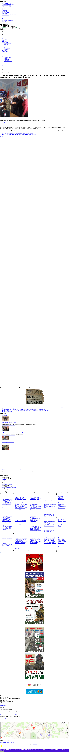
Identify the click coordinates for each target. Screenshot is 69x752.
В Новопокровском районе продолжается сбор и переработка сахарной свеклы (35, 539)
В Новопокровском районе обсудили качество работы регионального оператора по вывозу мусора (21, 542)
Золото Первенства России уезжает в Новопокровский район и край (7, 500)
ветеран (1, 136)
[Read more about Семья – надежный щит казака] (5, 440)
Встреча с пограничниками (19, 525)
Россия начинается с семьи (7, 16)
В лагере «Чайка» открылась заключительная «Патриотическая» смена (35, 519)
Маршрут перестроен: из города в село (9, 14)
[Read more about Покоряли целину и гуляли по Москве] (5, 420)
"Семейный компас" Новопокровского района (10, 18)
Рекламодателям (5, 51)
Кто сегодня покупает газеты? (49, 514)
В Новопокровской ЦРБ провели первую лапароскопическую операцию (6, 542)
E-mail (3, 123)
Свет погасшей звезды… (48, 536)
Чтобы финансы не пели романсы (8, 4)
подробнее (2, 750)
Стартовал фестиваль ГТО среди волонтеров (7, 545)
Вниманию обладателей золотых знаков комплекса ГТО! (7, 524)
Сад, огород (6, 60)
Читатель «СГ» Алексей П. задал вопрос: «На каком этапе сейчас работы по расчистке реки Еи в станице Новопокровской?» (20, 521)
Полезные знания (5, 42)
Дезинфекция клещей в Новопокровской (48, 520)
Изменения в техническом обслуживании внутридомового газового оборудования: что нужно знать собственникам (21, 499)
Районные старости (5, 12)
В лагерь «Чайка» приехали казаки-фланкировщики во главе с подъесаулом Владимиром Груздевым (7, 518)
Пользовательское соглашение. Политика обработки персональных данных (13, 714)
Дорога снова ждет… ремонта (20, 497)
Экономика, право (7, 43)
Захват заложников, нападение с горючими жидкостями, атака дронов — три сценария (20, 547)
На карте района (5, 7)
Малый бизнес (4, 8)
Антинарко (6, 39)
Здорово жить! (4, 10)
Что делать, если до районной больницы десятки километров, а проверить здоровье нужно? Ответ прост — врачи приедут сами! (50, 541)
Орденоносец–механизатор (7, 411)
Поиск (1, 29)
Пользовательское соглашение (7, 20)
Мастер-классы (7, 48)
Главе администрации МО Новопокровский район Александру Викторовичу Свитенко (7, 528)
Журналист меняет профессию (7, 6)
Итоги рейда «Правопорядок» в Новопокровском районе (35, 542)
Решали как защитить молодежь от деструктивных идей (50, 502)
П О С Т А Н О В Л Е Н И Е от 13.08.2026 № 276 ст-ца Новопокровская (49, 518)
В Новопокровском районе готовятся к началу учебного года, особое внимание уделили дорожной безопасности (35, 498)
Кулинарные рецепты (8, 46)
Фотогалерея (4, 50)
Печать (3, 122)
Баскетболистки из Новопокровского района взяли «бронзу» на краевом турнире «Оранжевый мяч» (7, 521)
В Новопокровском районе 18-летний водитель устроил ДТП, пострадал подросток (7, 539)
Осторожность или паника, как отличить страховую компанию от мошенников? (35, 524)
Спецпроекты (4, 41)
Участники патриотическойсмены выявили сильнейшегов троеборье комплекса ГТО (21, 545)
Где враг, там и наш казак (48, 503)
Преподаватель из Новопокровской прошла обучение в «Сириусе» (34, 522)
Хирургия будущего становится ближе (61, 545)
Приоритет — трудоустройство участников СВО (20, 524)
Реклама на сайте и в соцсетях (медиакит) (7, 742)
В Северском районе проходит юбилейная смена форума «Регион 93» (35, 516)
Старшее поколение (5, 9)
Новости (3, 38)
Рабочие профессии (5, 15)
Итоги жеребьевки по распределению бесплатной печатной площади (34, 544)
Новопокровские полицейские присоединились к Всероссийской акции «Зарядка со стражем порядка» (35, 506)
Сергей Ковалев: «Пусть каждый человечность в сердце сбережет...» (50, 538)
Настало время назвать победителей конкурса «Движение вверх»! (21, 505)
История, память (5, 11)
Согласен (2, 751)
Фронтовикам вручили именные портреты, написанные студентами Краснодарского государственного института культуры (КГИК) (25, 410)
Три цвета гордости (61, 546)
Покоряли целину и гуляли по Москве (61, 540)
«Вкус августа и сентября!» (61, 543)
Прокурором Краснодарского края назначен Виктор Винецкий (49, 500)
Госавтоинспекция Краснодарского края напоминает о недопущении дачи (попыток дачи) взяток (35, 502)
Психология (6, 47)
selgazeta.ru (35, 744)
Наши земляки (4, 13)
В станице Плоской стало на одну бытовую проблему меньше (7, 504)
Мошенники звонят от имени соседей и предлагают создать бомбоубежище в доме (49, 530)
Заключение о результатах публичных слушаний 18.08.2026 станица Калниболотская (20, 536)
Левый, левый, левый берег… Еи (62, 524)
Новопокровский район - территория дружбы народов (11, 17)
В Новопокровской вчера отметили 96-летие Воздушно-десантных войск (7, 506)
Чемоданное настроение (6, 5)
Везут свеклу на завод (47, 523)
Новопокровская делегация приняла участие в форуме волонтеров (61, 500)
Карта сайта (4, 21)
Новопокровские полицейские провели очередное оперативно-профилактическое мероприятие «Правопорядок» (49, 527)
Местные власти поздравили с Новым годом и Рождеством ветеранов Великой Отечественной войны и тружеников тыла (23, 409)
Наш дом (6, 44)
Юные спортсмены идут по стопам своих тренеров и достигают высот (62, 509)
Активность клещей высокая (7, 502)
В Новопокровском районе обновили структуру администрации (21, 503)
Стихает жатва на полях (19, 501)
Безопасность (6, 59)
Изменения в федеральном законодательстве (61, 497)
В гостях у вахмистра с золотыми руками (62, 538)
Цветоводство (6, 49)
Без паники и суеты (61, 536)
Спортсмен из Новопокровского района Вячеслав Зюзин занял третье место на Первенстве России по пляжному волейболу (21, 539)
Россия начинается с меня (6, 3)
